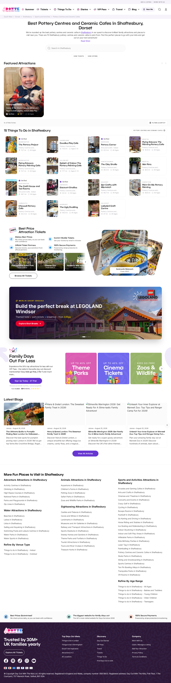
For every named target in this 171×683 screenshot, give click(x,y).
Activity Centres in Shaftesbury (17, 485)
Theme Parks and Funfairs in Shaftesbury (79, 538)
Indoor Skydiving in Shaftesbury (132, 530)
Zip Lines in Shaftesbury (14, 504)
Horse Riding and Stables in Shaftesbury (135, 522)
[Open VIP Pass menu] (109, 9)
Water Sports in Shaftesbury (16, 538)
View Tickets (79, 56)
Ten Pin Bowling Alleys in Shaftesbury (134, 567)
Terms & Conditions (139, 657)
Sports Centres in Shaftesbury (131, 563)
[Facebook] (6, 661)
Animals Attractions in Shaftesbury (81, 479)
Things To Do (64, 9)
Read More (85, 41)
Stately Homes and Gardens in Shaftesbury (80, 534)
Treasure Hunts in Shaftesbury (74, 549)
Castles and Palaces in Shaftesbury (76, 512)
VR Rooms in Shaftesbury (129, 575)
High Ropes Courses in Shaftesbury (19, 493)
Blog (134, 9)
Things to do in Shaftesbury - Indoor (20, 550)
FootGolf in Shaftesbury (128, 515)
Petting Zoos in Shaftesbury (73, 493)
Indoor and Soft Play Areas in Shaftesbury (136, 533)
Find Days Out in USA (105, 661)
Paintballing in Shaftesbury (129, 548)
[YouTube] (34, 661)
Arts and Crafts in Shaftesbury (131, 492)
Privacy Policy (137, 653)
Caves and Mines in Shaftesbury (75, 516)
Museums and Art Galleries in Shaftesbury (79, 523)
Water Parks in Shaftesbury (16, 534)
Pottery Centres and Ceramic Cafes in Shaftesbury (140, 552)
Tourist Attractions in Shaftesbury (75, 542)
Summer (29, 9)
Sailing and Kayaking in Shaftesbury (19, 527)
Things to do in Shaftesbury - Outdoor (20, 554)
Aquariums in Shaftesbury (72, 485)
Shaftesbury (27, 17)
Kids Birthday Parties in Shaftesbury (133, 541)
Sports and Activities (42, 17)
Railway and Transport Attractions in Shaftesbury (82, 527)
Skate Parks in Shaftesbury (130, 556)
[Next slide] (165, 63)
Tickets (44, 9)
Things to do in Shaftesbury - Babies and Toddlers (140, 590)
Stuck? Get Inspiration (70, 649)
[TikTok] (20, 661)
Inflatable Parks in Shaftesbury (131, 537)
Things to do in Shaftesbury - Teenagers (135, 601)
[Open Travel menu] (125, 9)
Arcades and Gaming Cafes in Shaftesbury (136, 488)
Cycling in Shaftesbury (128, 507)
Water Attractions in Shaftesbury (23, 510)
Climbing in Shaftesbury (14, 489)
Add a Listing (146, 2)
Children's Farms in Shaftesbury (75, 489)
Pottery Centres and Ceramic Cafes (66, 17)
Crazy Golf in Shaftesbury (129, 503)
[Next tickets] (85, 262)
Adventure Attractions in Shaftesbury (25, 479)
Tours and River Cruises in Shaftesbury (78, 546)
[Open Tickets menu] (50, 9)
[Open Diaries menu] (90, 9)
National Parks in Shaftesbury (17, 496)
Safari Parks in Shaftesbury (73, 496)
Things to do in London (70, 641)
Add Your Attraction (139, 649)
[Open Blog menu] (139, 9)
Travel (119, 9)
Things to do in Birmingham (72, 645)
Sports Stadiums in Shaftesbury (75, 531)
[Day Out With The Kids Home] (11, 9)
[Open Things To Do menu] (74, 9)
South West (8, 17)
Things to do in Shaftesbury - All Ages (134, 586)
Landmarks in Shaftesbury (72, 519)
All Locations (66, 657)
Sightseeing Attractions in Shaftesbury (83, 506)
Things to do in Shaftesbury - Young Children (138, 594)
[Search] (159, 9)
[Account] (166, 9)
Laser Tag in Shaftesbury (129, 545)
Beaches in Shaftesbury (14, 516)
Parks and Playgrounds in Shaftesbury (20, 500)
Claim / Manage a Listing (141, 645)
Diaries (84, 9)
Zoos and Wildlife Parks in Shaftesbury (78, 500)
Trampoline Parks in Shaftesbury (132, 571)
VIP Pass (101, 9)
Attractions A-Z (67, 653)
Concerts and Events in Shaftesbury (133, 500)
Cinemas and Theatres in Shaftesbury (134, 496)
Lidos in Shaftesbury (13, 523)
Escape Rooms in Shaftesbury (131, 511)
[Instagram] (27, 661)
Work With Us (159, 2)
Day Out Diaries (103, 641)
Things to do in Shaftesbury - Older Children (137, 598)
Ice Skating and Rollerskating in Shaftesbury (137, 526)
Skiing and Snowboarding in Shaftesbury (136, 560)
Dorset (17, 17)
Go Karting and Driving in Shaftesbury (134, 518)
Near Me (149, 9)
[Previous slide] (162, 63)
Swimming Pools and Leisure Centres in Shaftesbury (26, 531)
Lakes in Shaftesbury (13, 519)
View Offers (93, 56)
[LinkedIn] (13, 661)
